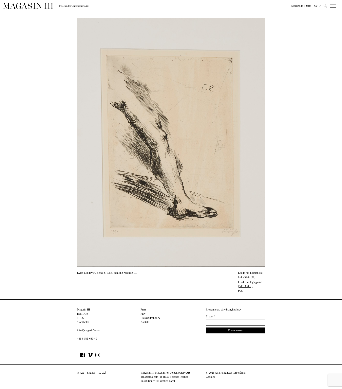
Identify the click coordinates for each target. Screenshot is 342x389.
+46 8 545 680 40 (87, 338)
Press (143, 309)
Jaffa (308, 5)
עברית (80, 372)
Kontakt (145, 322)
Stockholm (297, 5)
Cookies (210, 376)
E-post (210, 316)
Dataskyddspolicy (150, 317)
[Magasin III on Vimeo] (90, 356)
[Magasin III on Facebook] (82, 356)
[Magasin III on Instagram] (97, 356)
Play (143, 313)
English (91, 372)
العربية (102, 372)
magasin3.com (150, 376)
